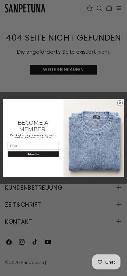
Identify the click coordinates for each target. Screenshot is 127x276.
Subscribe (33, 153)
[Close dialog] (120, 103)
